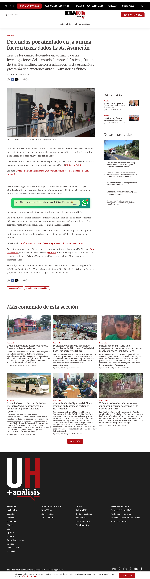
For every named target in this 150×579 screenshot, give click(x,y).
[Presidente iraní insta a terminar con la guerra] (134, 118)
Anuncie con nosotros (52, 506)
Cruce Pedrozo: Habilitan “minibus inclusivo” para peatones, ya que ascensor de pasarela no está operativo (27, 407)
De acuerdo (127, 575)
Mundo (106, 101)
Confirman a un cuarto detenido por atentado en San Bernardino (52, 243)
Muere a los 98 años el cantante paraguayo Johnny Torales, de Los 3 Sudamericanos (121, 203)
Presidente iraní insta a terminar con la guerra (113, 119)
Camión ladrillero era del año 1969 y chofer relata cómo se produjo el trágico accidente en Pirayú (121, 164)
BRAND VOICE (128, 6)
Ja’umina (51, 252)
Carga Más (75, 441)
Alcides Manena (31, 365)
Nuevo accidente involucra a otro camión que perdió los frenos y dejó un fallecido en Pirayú (122, 193)
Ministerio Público (74, 165)
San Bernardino (15, 288)
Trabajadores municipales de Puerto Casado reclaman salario (27, 347)
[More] (70, 6)
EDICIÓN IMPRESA (133, 15)
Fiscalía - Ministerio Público (37, 288)
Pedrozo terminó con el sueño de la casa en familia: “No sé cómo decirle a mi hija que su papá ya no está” (122, 174)
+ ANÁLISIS (79, 6)
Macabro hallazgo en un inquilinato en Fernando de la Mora (122, 184)
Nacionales (11, 36)
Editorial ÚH (65, 24)
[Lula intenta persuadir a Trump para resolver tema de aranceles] (134, 103)
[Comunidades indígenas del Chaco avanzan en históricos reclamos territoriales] (75, 385)
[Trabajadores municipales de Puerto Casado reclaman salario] (29, 327)
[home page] (75, 15)
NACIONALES (51, 6)
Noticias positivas (82, 24)
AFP (124, 110)
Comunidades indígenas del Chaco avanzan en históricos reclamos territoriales (72, 406)
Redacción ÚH (76, 368)
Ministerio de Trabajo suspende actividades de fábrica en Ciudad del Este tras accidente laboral (73, 348)
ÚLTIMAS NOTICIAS (29, 6)
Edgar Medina (122, 425)
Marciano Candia (123, 368)
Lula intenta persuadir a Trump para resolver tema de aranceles (114, 105)
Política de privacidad (29, 576)
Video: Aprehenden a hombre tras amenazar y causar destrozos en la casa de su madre (118, 406)
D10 (88, 6)
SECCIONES (64, 6)
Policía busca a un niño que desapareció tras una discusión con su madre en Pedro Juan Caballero (120, 348)
